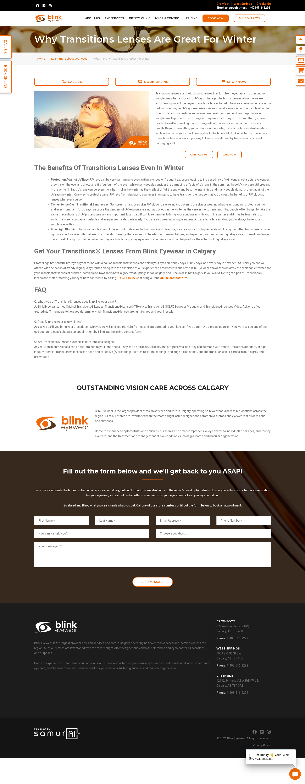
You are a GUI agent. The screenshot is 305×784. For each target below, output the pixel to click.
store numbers (166, 505)
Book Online (156, 82)
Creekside (263, 3)
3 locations (138, 490)
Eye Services (114, 18)
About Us (92, 18)
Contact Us (199, 154)
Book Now (215, 18)
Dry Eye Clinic (139, 18)
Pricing (192, 18)
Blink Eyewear (236, 738)
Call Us (75, 82)
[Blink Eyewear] (48, 18)
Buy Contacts (249, 18)
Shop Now (237, 82)
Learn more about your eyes (69, 58)
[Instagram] (50, 6)
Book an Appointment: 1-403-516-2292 (243, 7)
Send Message (153, 581)
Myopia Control (168, 18)
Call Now (229, 154)
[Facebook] (37, 6)
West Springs (243, 3)
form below (201, 505)
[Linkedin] (44, 6)
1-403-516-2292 (128, 278)
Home (41, 58)
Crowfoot (222, 3)
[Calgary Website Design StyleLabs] (57, 733)
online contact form (173, 278)
